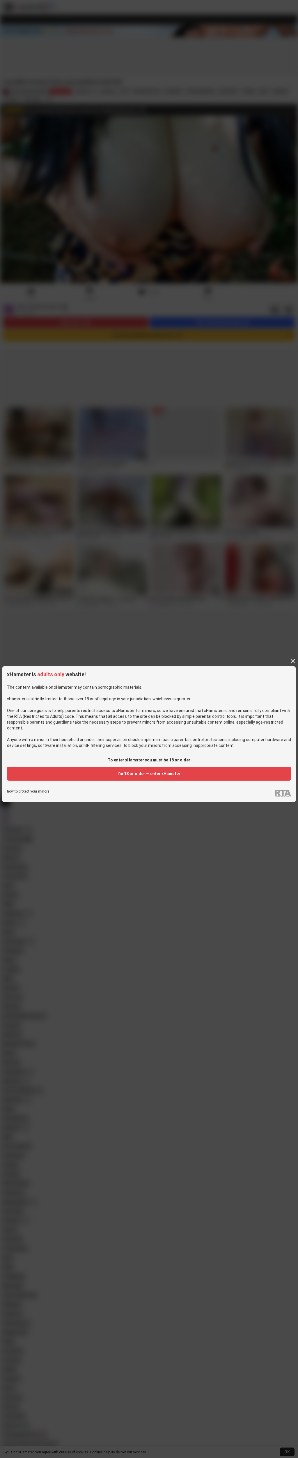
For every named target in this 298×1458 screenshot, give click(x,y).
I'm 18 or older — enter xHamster (149, 773)
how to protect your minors (28, 791)
